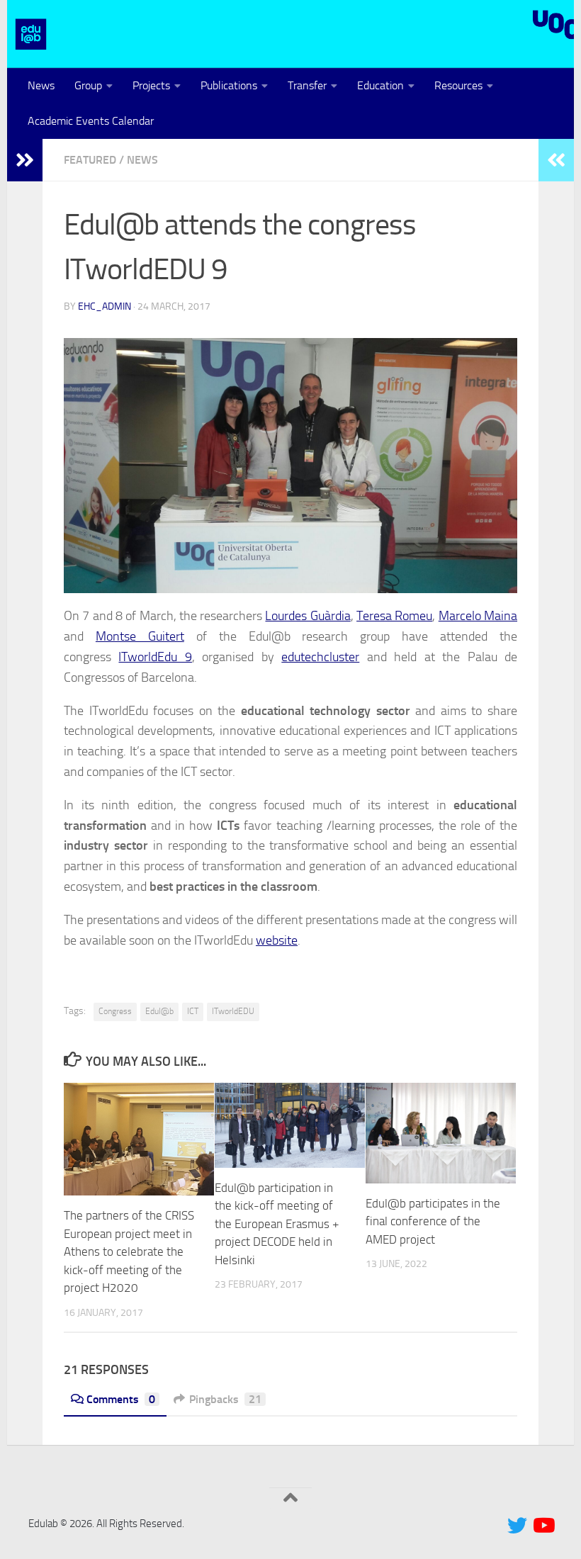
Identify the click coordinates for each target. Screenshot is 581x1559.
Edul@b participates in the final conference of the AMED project (433, 1221)
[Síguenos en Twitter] (517, 1526)
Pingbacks (225, 1399)
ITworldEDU (233, 1011)
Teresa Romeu (394, 616)
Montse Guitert (140, 636)
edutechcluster (320, 657)
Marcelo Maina (478, 616)
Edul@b (159, 1011)
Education (380, 85)
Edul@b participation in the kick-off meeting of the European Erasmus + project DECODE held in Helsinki (277, 1224)
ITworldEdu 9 (154, 657)
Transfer (307, 85)
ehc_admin (104, 306)
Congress (115, 1011)
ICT (192, 1011)
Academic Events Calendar (91, 121)
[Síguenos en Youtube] (543, 1526)
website (277, 940)
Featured (90, 160)
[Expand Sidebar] (25, 160)
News (41, 85)
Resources (458, 85)
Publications (229, 85)
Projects (151, 85)
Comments (120, 1399)
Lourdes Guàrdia (307, 616)
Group (88, 85)
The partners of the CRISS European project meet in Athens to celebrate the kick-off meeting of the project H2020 (129, 1251)
